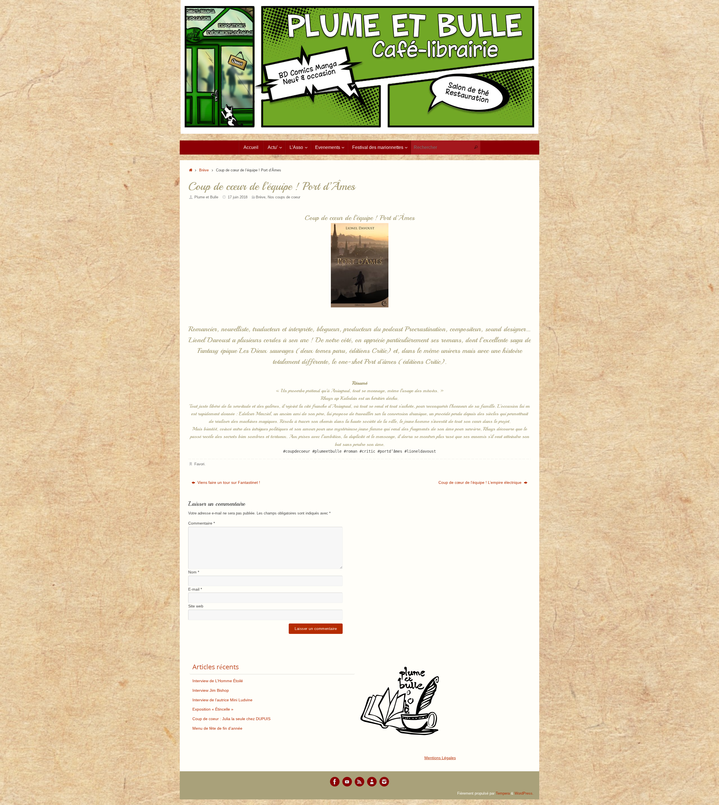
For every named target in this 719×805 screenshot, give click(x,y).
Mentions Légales (440, 758)
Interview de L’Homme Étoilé (217, 681)
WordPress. (524, 793)
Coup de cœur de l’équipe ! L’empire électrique (480, 482)
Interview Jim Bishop (210, 690)
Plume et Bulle (206, 197)
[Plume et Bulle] (335, 781)
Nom (193, 572)
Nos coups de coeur (284, 197)
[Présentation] (372, 781)
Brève (204, 170)
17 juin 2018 (237, 197)
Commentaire (201, 523)
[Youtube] (347, 781)
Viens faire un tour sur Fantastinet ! (228, 482)
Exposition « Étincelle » (212, 709)
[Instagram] (384, 781)
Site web (195, 606)
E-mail (195, 589)
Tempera (503, 793)
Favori (199, 464)
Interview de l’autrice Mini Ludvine (222, 700)
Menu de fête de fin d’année (217, 728)
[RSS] (359, 781)
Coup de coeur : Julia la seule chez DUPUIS (231, 718)
